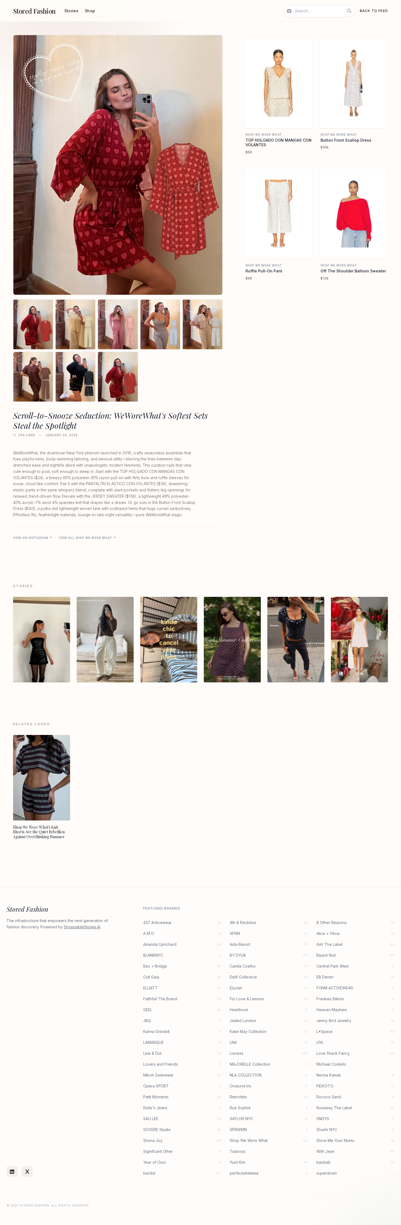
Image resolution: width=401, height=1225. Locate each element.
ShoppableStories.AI (82, 927)
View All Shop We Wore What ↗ (87, 537)
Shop (90, 10)
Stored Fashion (34, 11)
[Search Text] (349, 11)
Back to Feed (374, 11)
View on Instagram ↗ (32, 537)
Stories (71, 10)
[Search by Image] (289, 11)
